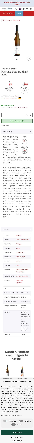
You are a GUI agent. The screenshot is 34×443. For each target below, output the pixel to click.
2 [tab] (17, 59)
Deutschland (20, 252)
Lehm (17, 239)
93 (24, 141)
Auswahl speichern (17, 437)
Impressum (18, 415)
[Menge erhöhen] (30, 115)
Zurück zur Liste (7, 20)
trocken (18, 248)
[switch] (5, 421)
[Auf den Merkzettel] (29, 59)
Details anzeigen (17, 441)
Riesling (18, 235)
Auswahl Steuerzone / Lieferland (9, 98)
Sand (27, 239)
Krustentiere (19, 272)
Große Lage (19, 280)
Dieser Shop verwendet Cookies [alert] (17, 381)
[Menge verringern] (4, 115)
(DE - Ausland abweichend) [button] (20, 107)
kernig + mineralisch (22, 276)
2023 (17, 265)
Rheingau (19, 244)
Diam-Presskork (20, 257)
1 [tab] (16, 59)
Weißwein (19, 261)
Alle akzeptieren (17, 432)
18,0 (24, 150)
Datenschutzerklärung (7, 415)
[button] (16, 9)
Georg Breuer (7, 379)
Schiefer (22, 239)
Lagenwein (19, 283)
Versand (17, 96)
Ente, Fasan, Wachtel (22, 269)
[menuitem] (10, 13)
